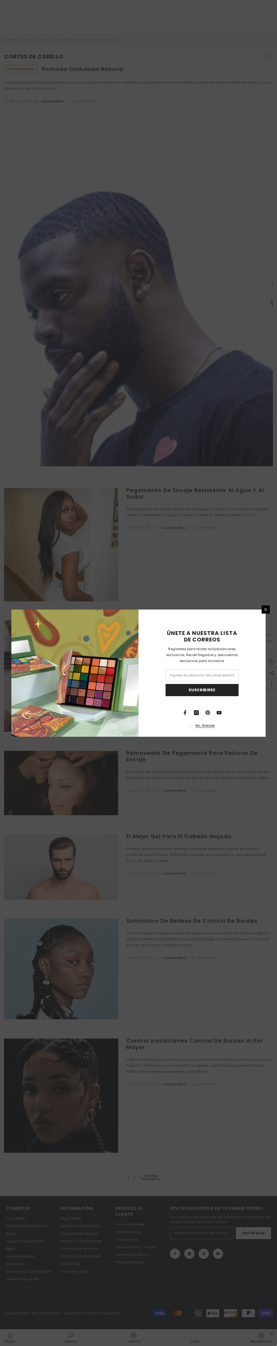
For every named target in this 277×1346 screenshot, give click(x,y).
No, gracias (205, 725)
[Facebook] (185, 712)
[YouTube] (219, 712)
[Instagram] (196, 712)
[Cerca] (266, 609)
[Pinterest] (207, 712)
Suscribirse (202, 690)
